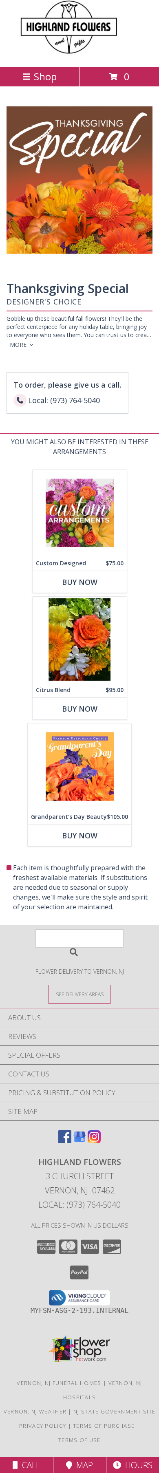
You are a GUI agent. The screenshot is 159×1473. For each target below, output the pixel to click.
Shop (45, 76)
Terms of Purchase (104, 1425)
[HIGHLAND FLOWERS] (79, 55)
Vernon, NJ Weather (35, 1411)
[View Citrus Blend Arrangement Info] (80, 640)
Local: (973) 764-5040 (79, 1204)
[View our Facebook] (64, 1140)
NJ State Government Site (114, 1411)
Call (29, 1465)
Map (82, 1465)
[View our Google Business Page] (79, 1140)
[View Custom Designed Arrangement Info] (80, 513)
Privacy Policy (42, 1425)
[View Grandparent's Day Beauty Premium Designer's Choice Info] (79, 766)
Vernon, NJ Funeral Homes (59, 1383)
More (18, 344)
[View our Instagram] (94, 1140)
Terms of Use (79, 1440)
